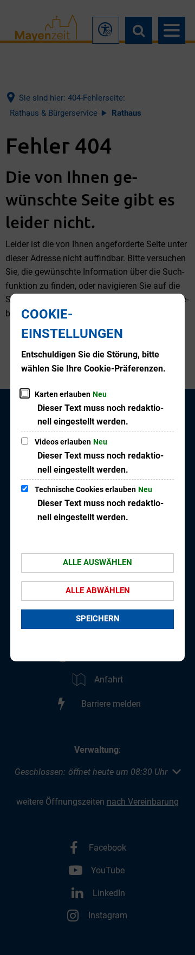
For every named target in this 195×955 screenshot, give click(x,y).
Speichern (98, 619)
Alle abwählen (98, 590)
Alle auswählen (97, 562)
